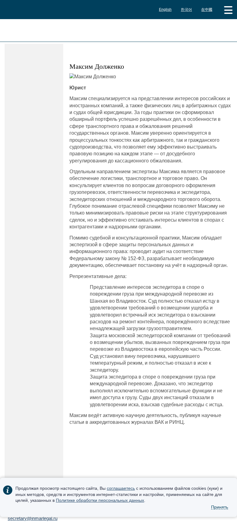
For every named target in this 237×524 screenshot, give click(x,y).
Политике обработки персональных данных (100, 500)
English (165, 9)
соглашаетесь (121, 488)
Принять (219, 507)
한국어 (186, 9)
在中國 (206, 9)
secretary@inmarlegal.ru (32, 518)
